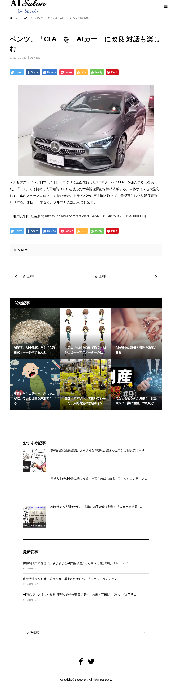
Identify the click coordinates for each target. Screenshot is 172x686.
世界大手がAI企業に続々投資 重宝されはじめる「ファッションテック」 (71, 579)
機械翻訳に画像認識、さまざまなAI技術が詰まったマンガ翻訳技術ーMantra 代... (77, 563)
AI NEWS (35, 57)
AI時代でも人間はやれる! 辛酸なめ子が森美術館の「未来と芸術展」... (96, 507)
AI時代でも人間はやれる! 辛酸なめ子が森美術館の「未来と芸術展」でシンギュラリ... (79, 594)
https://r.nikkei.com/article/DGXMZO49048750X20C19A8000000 (95, 216)
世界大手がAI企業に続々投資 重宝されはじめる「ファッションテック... (98, 478)
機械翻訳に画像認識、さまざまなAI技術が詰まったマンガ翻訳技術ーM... (98, 450)
